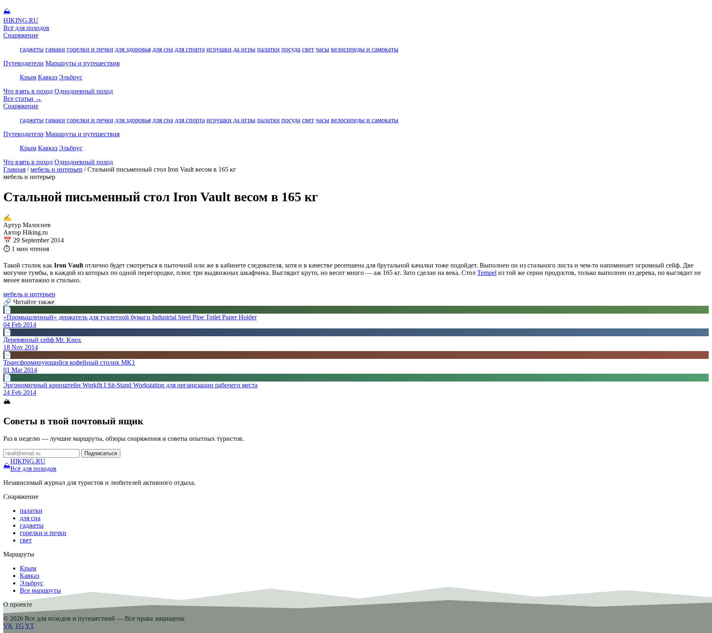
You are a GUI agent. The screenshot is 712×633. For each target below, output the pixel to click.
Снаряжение (20, 35)
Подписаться (100, 453)
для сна (162, 49)
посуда (290, 49)
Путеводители (23, 63)
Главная (14, 169)
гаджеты (32, 49)
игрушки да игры (230, 49)
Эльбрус (70, 77)
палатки (268, 49)
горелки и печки (90, 49)
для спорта (190, 49)
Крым (28, 77)
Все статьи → (22, 98)
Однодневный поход (83, 91)
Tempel (487, 272)
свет (308, 49)
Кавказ (47, 77)
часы (322, 49)
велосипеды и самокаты (364, 49)
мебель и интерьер (56, 169)
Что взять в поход (28, 91)
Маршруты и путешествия (82, 63)
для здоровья (133, 49)
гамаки (55, 49)
